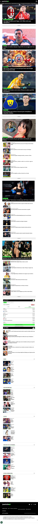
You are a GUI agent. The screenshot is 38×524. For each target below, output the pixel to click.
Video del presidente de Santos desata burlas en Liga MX (20, 209)
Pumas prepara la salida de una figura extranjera (19, 221)
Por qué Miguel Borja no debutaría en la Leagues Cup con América (22, 273)
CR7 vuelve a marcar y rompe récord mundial (13, 490)
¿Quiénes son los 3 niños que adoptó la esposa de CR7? (17, 258)
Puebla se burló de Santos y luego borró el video (19, 167)
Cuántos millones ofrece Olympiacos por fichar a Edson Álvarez (21, 291)
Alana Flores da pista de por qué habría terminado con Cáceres (17, 139)
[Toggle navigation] (0, 1)
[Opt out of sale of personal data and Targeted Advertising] (1, 522)
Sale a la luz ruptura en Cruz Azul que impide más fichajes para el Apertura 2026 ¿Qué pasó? (21, 353)
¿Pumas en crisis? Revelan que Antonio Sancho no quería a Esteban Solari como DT (21, 332)
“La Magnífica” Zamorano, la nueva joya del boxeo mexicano (18, 200)
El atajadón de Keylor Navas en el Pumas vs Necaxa (19, 285)
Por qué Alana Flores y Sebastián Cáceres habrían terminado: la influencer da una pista (21, 348)
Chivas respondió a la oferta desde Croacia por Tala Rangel (21, 149)
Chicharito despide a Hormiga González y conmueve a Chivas (21, 155)
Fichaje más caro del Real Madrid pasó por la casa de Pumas (21, 215)
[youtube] (35, 504)
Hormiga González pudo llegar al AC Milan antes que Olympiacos (17, 21)
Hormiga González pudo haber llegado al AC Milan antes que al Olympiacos (20, 336)
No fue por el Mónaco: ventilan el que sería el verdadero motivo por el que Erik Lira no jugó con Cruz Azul (21, 342)
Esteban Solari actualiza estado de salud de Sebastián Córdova (21, 233)
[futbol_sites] (5, 513)
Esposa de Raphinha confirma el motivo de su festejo (20, 173)
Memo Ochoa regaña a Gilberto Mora (12, 395)
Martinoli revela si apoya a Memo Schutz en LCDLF (19, 261)
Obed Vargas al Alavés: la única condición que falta (12, 463)
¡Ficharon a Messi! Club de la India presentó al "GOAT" (13, 478)
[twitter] (33, 504)
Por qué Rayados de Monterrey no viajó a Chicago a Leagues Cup (22, 267)
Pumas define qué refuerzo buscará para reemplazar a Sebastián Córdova (17, 112)
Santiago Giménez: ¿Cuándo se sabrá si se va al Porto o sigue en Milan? (22, 162)
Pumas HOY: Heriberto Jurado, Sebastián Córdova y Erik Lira (21, 227)
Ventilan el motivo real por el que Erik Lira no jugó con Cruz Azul (19, 47)
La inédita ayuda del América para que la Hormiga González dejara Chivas (22, 144)
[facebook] (29, 504)
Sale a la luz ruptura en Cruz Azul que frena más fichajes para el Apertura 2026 (18, 69)
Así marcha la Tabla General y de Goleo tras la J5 (19, 279)
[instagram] (31, 504)
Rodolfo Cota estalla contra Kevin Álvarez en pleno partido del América (18, 90)
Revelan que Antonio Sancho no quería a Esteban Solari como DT (22, 203)
